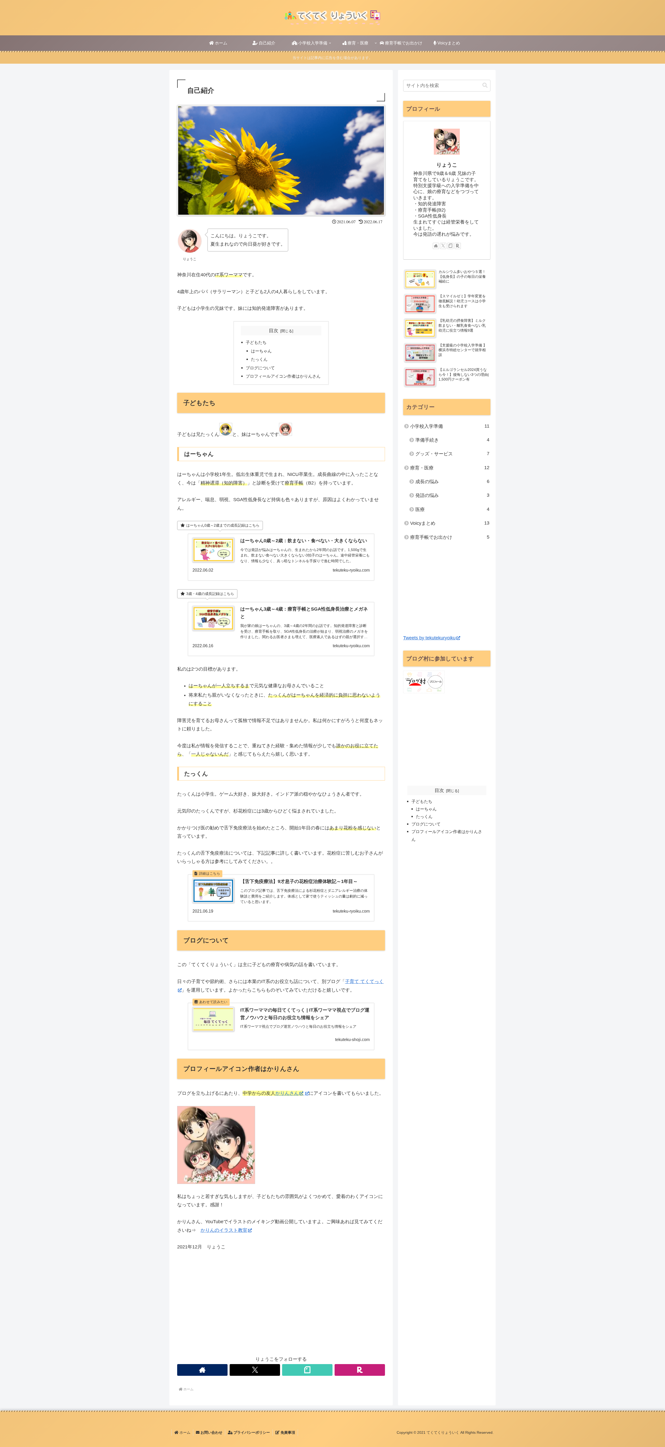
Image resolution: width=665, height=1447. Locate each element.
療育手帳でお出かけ (449, 537)
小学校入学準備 (449, 426)
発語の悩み (452, 495)
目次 (273, 330)
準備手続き (452, 440)
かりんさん (287, 1093)
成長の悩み (452, 481)
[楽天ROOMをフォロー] (360, 1370)
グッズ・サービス (452, 453)
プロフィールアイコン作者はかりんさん (283, 376)
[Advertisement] (281, 1310)
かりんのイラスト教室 (224, 1230)
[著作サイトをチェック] (202, 1370)
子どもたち (256, 342)
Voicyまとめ (449, 523)
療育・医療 (449, 467)
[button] (485, 85)
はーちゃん (261, 351)
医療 (452, 509)
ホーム (184, 1432)
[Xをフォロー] (255, 1370)
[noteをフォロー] (307, 1370)
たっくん (259, 359)
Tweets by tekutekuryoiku (429, 637)
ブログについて (260, 367)
